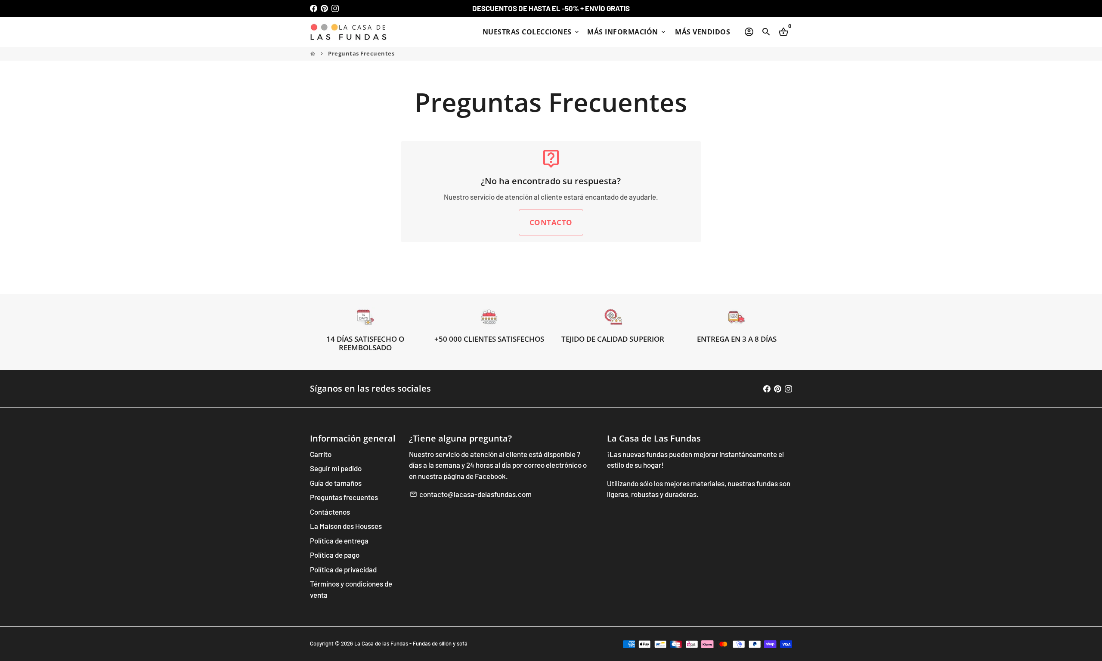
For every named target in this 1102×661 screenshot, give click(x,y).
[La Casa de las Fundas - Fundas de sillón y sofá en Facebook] (313, 8)
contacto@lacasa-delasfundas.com (471, 494)
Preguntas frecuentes (344, 497)
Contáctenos (330, 511)
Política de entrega (339, 540)
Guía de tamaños (336, 483)
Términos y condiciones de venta (351, 589)
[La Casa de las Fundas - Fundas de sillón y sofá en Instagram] (335, 8)
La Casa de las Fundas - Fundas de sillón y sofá (410, 643)
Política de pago (334, 554)
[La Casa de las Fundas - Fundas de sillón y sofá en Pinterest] (324, 8)
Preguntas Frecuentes (361, 53)
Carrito (320, 454)
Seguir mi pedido (336, 468)
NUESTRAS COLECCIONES (532, 32)
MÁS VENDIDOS (702, 32)
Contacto (551, 222)
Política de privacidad (343, 569)
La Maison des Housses (346, 526)
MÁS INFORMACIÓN (627, 32)
